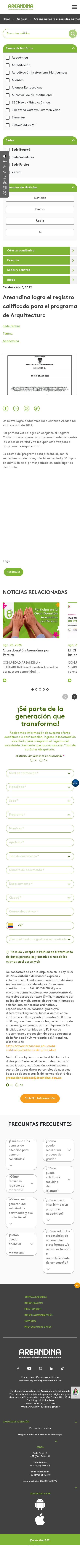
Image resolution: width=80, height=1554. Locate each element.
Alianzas (17, 80)
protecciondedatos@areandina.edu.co (34, 1078)
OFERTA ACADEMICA (35, 1297)
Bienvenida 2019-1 (24, 125)
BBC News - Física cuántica (31, 102)
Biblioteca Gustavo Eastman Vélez (36, 110)
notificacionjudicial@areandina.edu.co (40, 1381)
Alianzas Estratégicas (27, 87)
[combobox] (9, 773)
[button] (4, 155)
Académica (20, 57)
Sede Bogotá (21, 149)
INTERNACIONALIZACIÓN (38, 1315)
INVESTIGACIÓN (33, 1303)
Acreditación (21, 65)
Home (7, 19)
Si (35, 760)
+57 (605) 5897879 (40, 1475)
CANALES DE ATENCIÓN (16, 1422)
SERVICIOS (30, 1321)
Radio (40, 220)
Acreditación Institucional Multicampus (39, 72)
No (45, 760)
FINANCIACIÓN (32, 1309)
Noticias (22, 19)
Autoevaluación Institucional (32, 95)
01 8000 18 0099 (48, 1481)
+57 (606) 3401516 (40, 1466)
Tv (40, 232)
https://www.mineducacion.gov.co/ (40, 1407)
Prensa (40, 209)
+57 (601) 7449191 (40, 1456)
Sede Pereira (20, 164)
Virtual (16, 172)
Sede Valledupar (23, 157)
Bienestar (18, 117)
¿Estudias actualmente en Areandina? (40, 756)
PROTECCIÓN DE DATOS (38, 1327)
